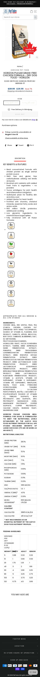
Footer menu (19, 639)
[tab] (20, 323)
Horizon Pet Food (20, 70)
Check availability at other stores (16, 138)
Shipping (11, 91)
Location (19, 646)
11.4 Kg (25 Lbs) (28, 103)
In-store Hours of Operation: (19, 653)
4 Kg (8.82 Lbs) (11, 103)
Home (19, 66)
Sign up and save (19, 660)
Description (20, 158)
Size (20, 99)
